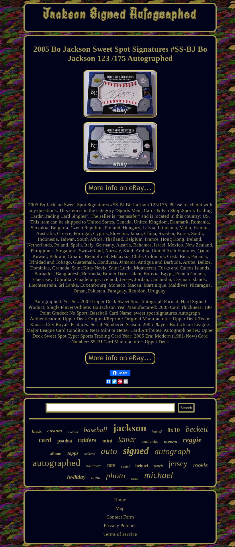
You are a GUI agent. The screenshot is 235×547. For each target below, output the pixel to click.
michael (158, 475)
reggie (192, 440)
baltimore (93, 466)
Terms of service (120, 534)
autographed (57, 463)
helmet (141, 465)
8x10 (173, 430)
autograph (172, 451)
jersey (178, 463)
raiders (87, 440)
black (37, 431)
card (45, 440)
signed (136, 450)
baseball (95, 430)
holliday (76, 477)
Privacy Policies (120, 525)
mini (107, 441)
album (56, 453)
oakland (89, 454)
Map (120, 508)
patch (158, 466)
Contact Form (120, 517)
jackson (129, 428)
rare (111, 465)
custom (54, 431)
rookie (200, 465)
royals (134, 478)
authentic (150, 441)
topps (73, 453)
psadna (64, 441)
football (73, 432)
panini (125, 466)
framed (157, 431)
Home (120, 499)
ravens (170, 441)
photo (116, 475)
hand (95, 477)
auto (109, 451)
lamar (127, 439)
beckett (197, 429)
